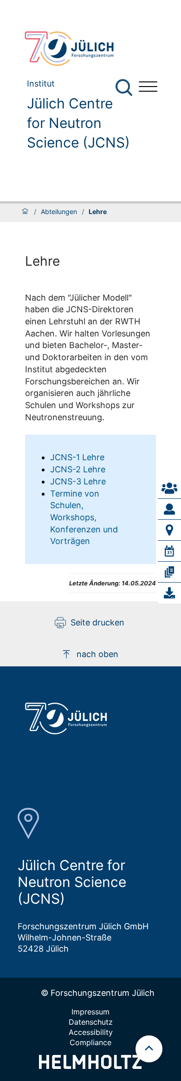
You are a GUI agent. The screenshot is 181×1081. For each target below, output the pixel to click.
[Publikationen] (169, 572)
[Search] (125, 87)
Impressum (90, 1011)
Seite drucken (97, 622)
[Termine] (169, 551)
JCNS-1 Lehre (77, 457)
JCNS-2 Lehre (77, 469)
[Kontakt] (169, 488)
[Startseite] (25, 211)
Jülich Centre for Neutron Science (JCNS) (78, 123)
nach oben (97, 654)
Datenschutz (91, 1022)
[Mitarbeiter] (169, 509)
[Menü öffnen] (148, 88)
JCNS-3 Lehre (78, 481)
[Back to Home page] (74, 48)
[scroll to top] (149, 1048)
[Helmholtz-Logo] (90, 1066)
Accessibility (91, 1032)
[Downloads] (169, 593)
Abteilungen (59, 211)
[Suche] (124, 87)
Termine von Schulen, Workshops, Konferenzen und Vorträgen (84, 517)
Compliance (90, 1042)
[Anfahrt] (169, 530)
